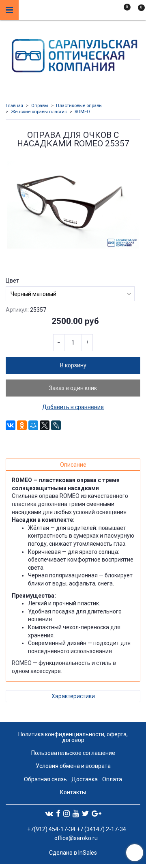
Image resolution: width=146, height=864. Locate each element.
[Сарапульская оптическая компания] (73, 54)
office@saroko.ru (76, 838)
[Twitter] (85, 813)
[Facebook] (58, 813)
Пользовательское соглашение (73, 753)
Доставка (84, 779)
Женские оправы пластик (39, 111)
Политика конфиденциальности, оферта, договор (73, 737)
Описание (73, 464)
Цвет (12, 280)
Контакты (73, 792)
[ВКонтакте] (10, 425)
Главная (14, 105)
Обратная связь (45, 779)
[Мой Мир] (33, 425)
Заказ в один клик (73, 388)
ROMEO (82, 111)
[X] (44, 425)
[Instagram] (66, 813)
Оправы (39, 105)
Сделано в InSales (73, 852)
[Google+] (96, 813)
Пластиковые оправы (79, 105)
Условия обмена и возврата (73, 766)
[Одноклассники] (22, 425)
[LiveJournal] (56, 425)
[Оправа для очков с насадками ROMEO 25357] (73, 205)
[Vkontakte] (49, 813)
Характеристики (73, 696)
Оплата (112, 779)
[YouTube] (76, 813)
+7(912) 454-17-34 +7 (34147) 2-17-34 (76, 829)
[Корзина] (137, 11)
